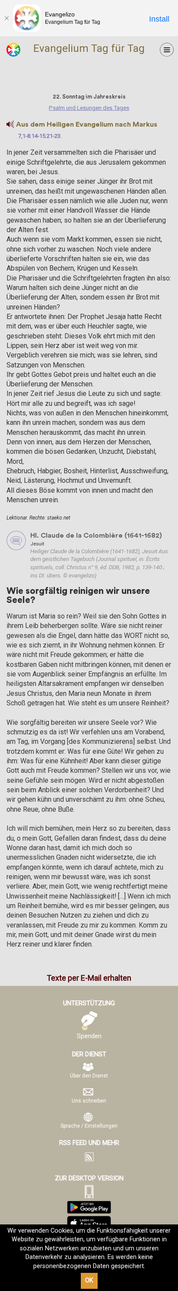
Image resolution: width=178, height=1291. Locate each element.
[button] (10, 124)
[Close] (6, 18)
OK (89, 1280)
